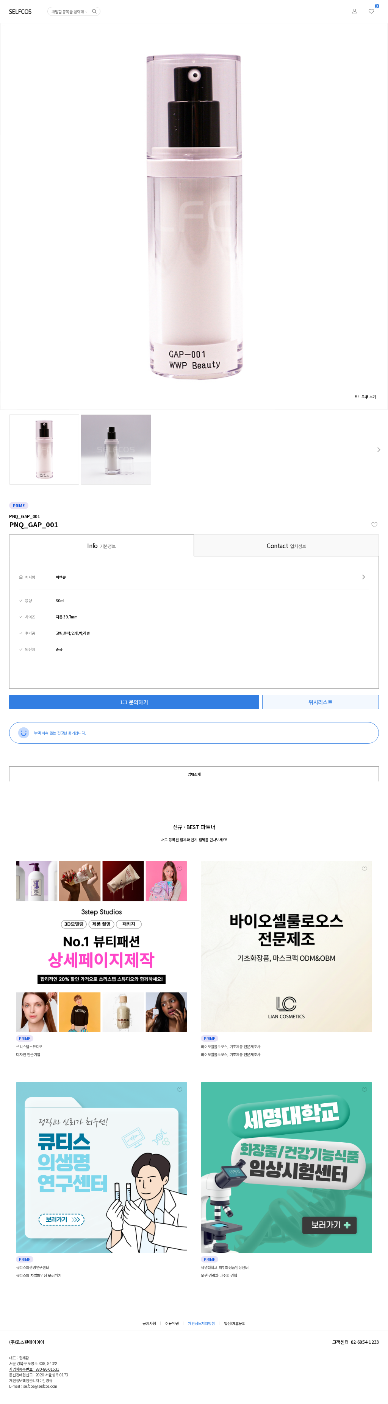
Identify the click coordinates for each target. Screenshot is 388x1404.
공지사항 (149, 1323)
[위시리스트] (371, 11)
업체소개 (194, 774)
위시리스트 (320, 702)
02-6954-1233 (365, 1342)
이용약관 (171, 1323)
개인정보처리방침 (201, 1323)
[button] (378, 449)
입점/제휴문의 (234, 1323)
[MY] (354, 11)
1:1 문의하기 (134, 702)
